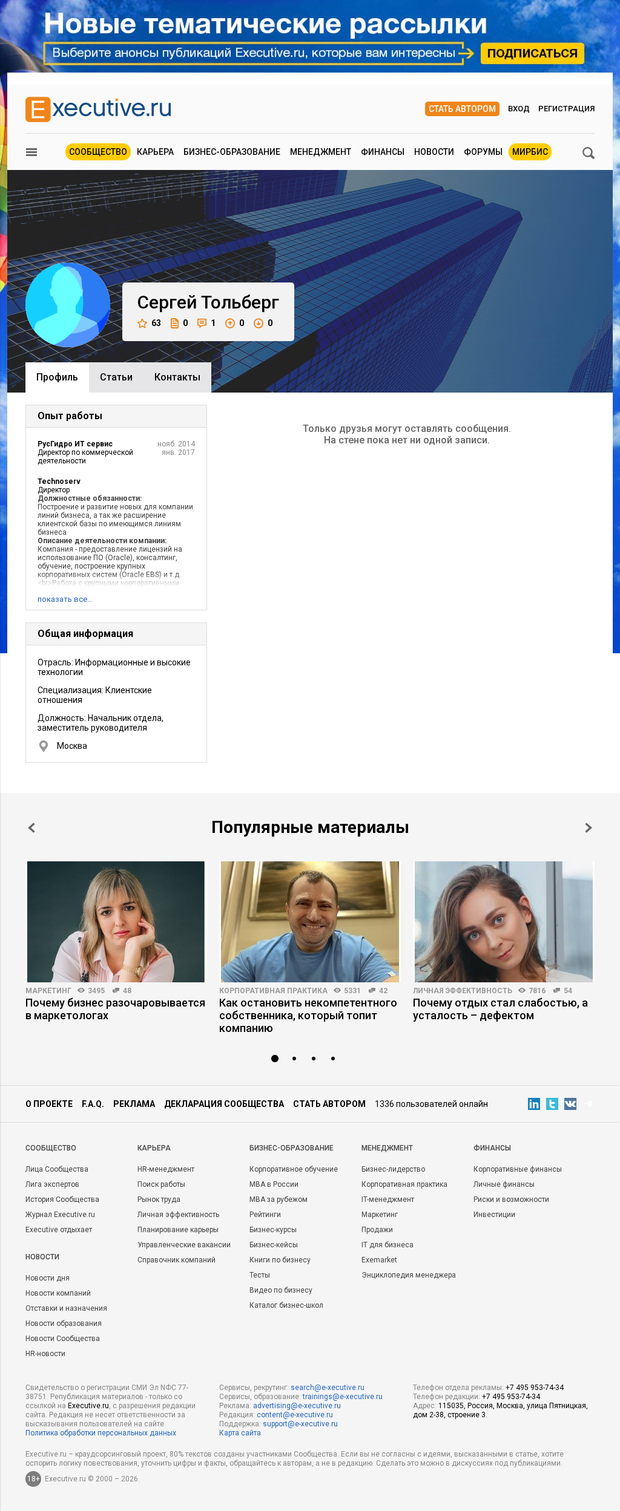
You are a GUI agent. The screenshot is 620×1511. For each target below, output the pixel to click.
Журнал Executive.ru (60, 1214)
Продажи (377, 1229)
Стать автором (462, 109)
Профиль (57, 377)
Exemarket (379, 1260)
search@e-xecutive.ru (327, 1387)
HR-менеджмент (165, 1169)
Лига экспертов (52, 1184)
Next (588, 828)
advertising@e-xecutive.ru (297, 1406)
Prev (31, 828)
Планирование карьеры (178, 1229)
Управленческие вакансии (184, 1245)
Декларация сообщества (224, 1104)
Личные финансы (504, 1184)
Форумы (483, 152)
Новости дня (47, 1278)
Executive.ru (88, 1406)
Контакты (177, 377)
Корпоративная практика (273, 991)
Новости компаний (58, 1293)
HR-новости (45, 1353)
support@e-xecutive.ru (300, 1424)
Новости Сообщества (62, 1338)
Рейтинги (265, 1214)
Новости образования (63, 1323)
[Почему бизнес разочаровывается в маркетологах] (116, 921)
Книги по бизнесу (280, 1260)
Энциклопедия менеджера (408, 1275)
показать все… (65, 599)
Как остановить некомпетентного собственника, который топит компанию (308, 1015)
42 (383, 991)
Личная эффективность (462, 991)
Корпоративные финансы (517, 1169)
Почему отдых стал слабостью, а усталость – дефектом (500, 1009)
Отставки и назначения (66, 1308)
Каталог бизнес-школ (286, 1305)
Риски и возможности (511, 1199)
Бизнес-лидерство (393, 1169)
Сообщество (98, 152)
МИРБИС (530, 152)
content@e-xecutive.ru (295, 1415)
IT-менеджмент (387, 1199)
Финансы (382, 152)
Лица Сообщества (56, 1169)
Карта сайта (240, 1433)
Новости (434, 152)
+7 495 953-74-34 (535, 1387)
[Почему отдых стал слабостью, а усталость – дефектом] (504, 921)
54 (568, 991)
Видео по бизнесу (280, 1290)
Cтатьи (116, 377)
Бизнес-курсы (273, 1229)
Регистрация (566, 108)
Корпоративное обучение (293, 1169)
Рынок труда (158, 1199)
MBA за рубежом (278, 1199)
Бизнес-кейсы (273, 1245)
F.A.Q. (93, 1104)
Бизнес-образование (231, 152)
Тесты (259, 1275)
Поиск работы (161, 1184)
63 (156, 323)
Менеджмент (320, 152)
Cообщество (50, 1148)
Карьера (155, 152)
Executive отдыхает (58, 1229)
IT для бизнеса (387, 1245)
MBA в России (273, 1184)
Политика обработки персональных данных (100, 1433)
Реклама (134, 1104)
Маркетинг (48, 991)
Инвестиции (494, 1214)
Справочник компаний (176, 1260)
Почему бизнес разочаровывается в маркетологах (115, 1009)
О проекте (49, 1104)
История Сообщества (62, 1199)
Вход (519, 108)
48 (127, 991)
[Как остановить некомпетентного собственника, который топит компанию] (310, 921)
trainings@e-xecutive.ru (343, 1396)
